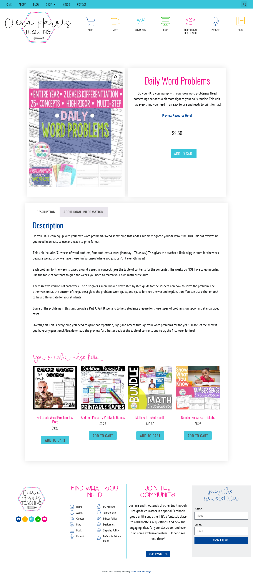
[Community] (140, 21)
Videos (66, 4)
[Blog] (165, 21)
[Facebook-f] (25, 519)
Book (240, 30)
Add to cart (184, 153)
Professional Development (190, 31)
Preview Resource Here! (177, 115)
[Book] (240, 21)
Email (198, 524)
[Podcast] (215, 21)
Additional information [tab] (84, 211)
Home (8, 4)
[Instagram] (31, 519)
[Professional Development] (190, 21)
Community (140, 30)
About (22, 4)
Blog (36, 4)
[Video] (115, 21)
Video (115, 30)
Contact (81, 4)
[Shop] (90, 21)
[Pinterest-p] (38, 519)
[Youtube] (44, 519)
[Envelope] (18, 519)
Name (198, 508)
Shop (49, 4)
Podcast (215, 30)
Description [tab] (45, 211)
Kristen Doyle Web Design (141, 571)
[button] (244, 4)
